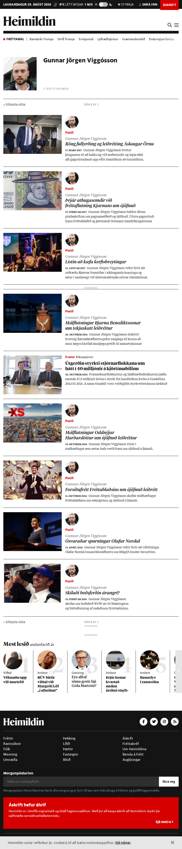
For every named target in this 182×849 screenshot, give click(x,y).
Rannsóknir (12, 743)
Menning (10, 754)
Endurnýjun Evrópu (162, 39)
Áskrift (128, 738)
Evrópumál (86, 39)
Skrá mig (168, 782)
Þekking (69, 738)
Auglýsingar (131, 759)
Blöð (67, 759)
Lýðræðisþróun (107, 39)
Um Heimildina (134, 749)
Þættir (68, 749)
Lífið (66, 743)
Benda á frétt (133, 754)
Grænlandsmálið (133, 39)
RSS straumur (57, 88)
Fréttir (8, 738)
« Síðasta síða (14, 104)
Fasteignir (70, 754)
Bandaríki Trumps (41, 39)
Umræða (10, 759)
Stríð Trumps (66, 39)
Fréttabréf (131, 743)
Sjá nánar (123, 842)
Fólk (6, 749)
